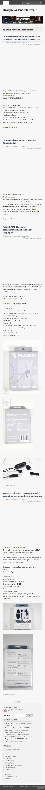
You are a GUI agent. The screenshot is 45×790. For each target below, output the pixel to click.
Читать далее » (10, 485)
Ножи (7, 754)
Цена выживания (10, 772)
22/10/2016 (25, 42)
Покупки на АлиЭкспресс (11, 127)
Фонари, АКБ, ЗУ (10, 769)
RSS (19, 703)
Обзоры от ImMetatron (18, 10)
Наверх (41, 787)
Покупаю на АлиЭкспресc (11, 219)
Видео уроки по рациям (12, 750)
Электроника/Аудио (11, 776)
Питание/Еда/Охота (11, 756)
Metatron (18, 42)
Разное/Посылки (10, 763)
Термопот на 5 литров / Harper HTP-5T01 (17, 728)
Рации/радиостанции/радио (13, 765)
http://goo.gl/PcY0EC (19, 547)
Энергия (7, 778)
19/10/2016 (25, 146)
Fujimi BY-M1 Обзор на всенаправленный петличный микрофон (17, 230)
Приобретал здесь (9, 95)
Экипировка (8, 774)
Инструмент (9, 752)
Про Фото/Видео (10, 761)
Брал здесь (6, 303)
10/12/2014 (25, 499)
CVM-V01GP (12, 91)
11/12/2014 (25, 236)
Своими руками (10, 767)
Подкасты (8, 758)
